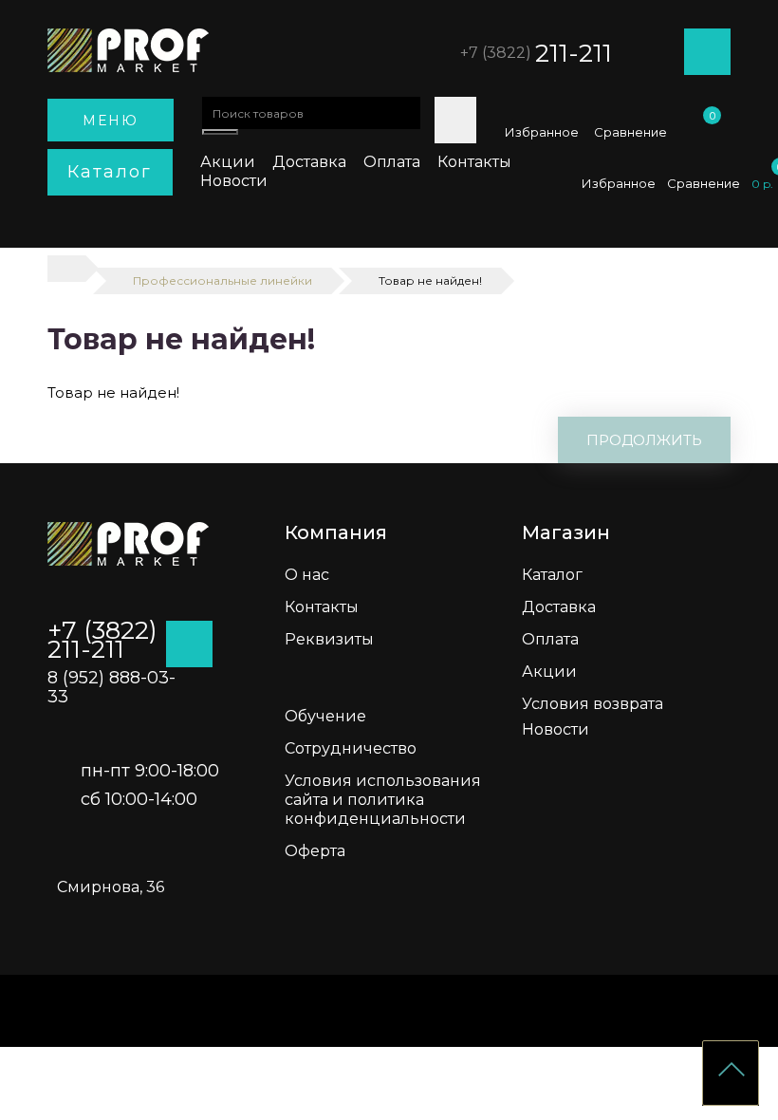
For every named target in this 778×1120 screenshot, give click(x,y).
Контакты (474, 162)
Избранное (542, 132)
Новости (234, 181)
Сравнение (630, 132)
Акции (227, 162)
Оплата (391, 162)
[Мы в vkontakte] (759, 304)
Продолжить (644, 440)
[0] (707, 131)
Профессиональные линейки (222, 280)
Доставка (309, 162)
